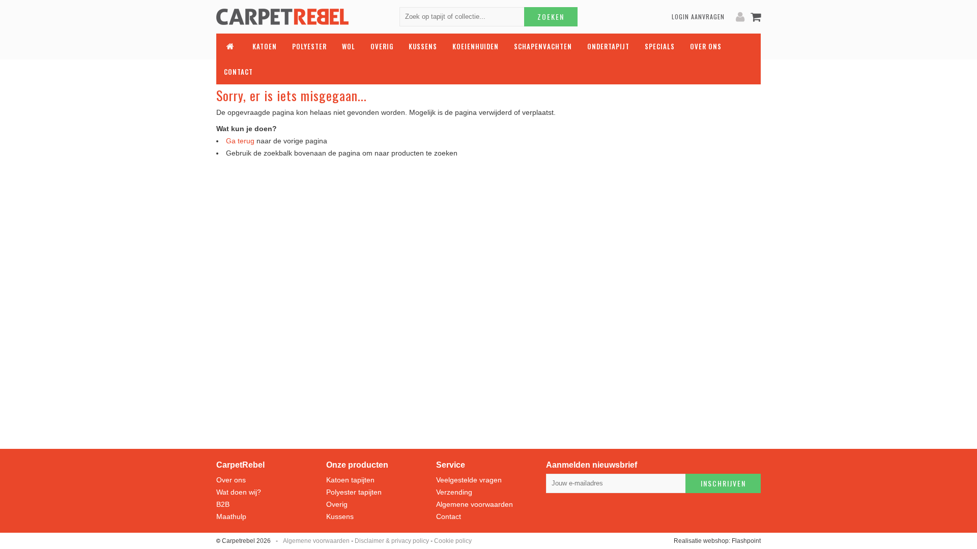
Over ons (231, 480)
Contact (448, 516)
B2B (222, 504)
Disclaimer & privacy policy (392, 540)
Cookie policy (453, 540)
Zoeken (550, 16)
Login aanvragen (698, 16)
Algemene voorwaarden (474, 504)
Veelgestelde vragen (469, 480)
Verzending (454, 492)
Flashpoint (746, 540)
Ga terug (240, 141)
